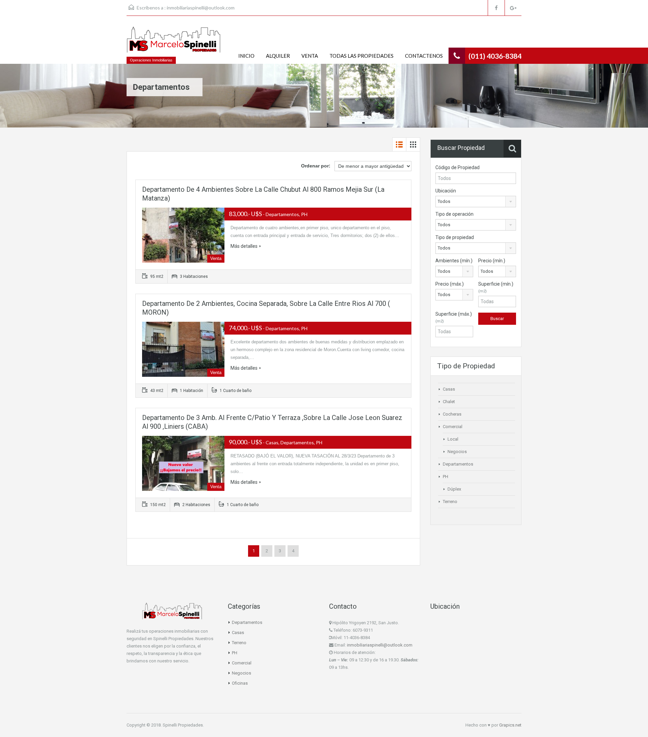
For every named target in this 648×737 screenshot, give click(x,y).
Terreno (450, 501)
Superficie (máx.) (453, 317)
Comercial (452, 426)
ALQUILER (278, 56)
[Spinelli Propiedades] (174, 43)
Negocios (457, 451)
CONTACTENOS (424, 56)
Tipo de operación (454, 214)
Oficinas (240, 683)
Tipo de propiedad (454, 237)
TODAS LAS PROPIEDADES (361, 56)
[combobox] (475, 201)
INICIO (246, 56)
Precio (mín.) (491, 260)
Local (453, 439)
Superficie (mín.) (495, 287)
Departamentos (458, 464)
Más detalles (244, 246)
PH (445, 476)
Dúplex (454, 489)
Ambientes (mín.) (454, 260)
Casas (449, 389)
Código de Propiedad (457, 167)
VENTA (309, 56)
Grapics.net (510, 725)
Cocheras (452, 414)
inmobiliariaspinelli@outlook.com (201, 7)
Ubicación (445, 190)
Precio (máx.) (449, 284)
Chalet (449, 401)
